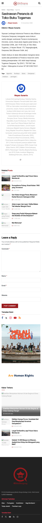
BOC (4, 494)
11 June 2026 (16, 218)
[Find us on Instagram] (10, 318)
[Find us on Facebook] (2, 318)
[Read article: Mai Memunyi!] (6, 225)
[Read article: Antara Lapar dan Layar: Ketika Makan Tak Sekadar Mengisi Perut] (6, 206)
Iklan (3, 503)
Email (4, 286)
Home (3, 10)
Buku (23, 73)
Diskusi (5, 76)
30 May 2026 (16, 225)
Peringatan (10, 503)
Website (4, 295)
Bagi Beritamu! (30, 503)
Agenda (17, 10)
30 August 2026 (8, 413)
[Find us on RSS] (20, 318)
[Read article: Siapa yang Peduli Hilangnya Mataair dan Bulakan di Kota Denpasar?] (6, 216)
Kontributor (19, 503)
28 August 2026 (17, 181)
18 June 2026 (16, 209)
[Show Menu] (3, 3)
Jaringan (13, 76)
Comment (6, 249)
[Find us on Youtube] (15, 318)
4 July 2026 (16, 190)
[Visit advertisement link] (21, 343)
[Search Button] (39, 3)
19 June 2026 (16, 199)
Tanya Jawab (6, 506)
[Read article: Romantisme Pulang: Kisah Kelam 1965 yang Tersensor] (6, 187)
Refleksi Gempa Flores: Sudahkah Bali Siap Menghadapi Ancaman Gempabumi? (25, 421)
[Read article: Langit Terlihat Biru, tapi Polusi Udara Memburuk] (6, 178)
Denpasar (31, 73)
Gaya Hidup (10, 10)
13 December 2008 (26, 23)
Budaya (16, 73)
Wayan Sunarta (12, 23)
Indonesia (9, 494)
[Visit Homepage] (21, 3)
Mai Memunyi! (17, 223)
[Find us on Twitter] (6, 318)
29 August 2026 (17, 426)
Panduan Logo (16, 506)
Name (4, 276)
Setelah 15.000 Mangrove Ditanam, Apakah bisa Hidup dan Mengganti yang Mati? (26, 442)
